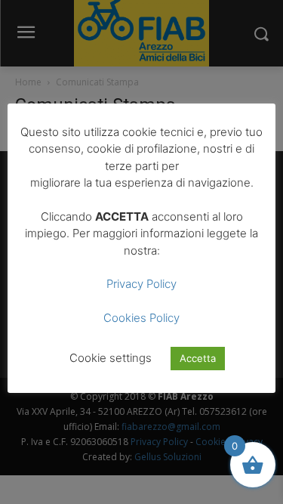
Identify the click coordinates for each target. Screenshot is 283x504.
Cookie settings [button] (110, 358)
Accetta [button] (198, 358)
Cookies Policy (141, 318)
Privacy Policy (141, 284)
